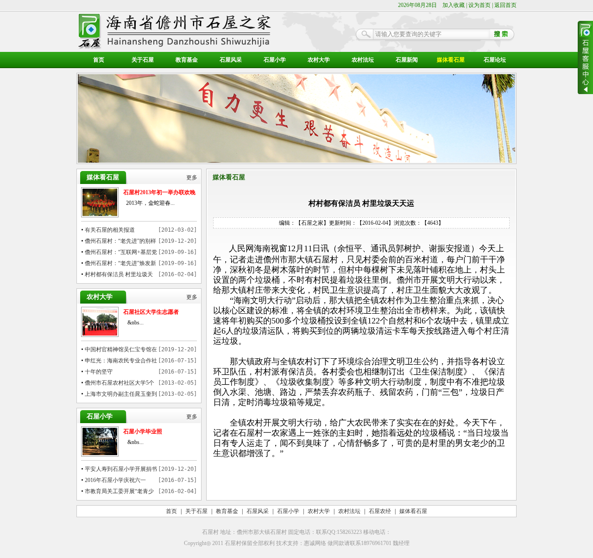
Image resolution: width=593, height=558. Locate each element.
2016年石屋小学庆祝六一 (115, 480)
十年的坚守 (99, 371)
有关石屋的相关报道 (110, 230)
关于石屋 (143, 60)
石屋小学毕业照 (142, 431)
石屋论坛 (495, 60)
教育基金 (187, 60)
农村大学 (319, 60)
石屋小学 (275, 60)
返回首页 (505, 5)
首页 (98, 60)
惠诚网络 (315, 543)
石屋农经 (380, 511)
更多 (191, 177)
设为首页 (479, 5)
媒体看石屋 (451, 60)
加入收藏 (453, 5)
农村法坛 (363, 60)
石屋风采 (231, 60)
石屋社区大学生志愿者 (151, 312)
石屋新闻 (407, 60)
